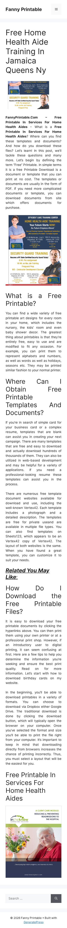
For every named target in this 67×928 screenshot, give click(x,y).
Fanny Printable (24, 9)
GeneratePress (34, 922)
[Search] (56, 898)
